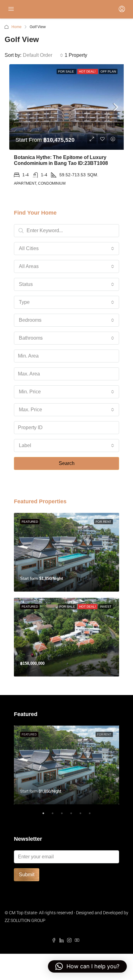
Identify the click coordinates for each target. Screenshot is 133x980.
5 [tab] (83, 816)
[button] (87, 966)
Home (16, 27)
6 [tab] (93, 816)
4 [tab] (74, 816)
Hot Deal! (88, 71)
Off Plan (108, 71)
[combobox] (43, 55)
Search (67, 463)
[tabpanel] (66, 765)
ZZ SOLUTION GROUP (25, 920)
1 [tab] (46, 816)
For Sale (66, 71)
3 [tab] (65, 816)
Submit (26, 874)
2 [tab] (56, 816)
